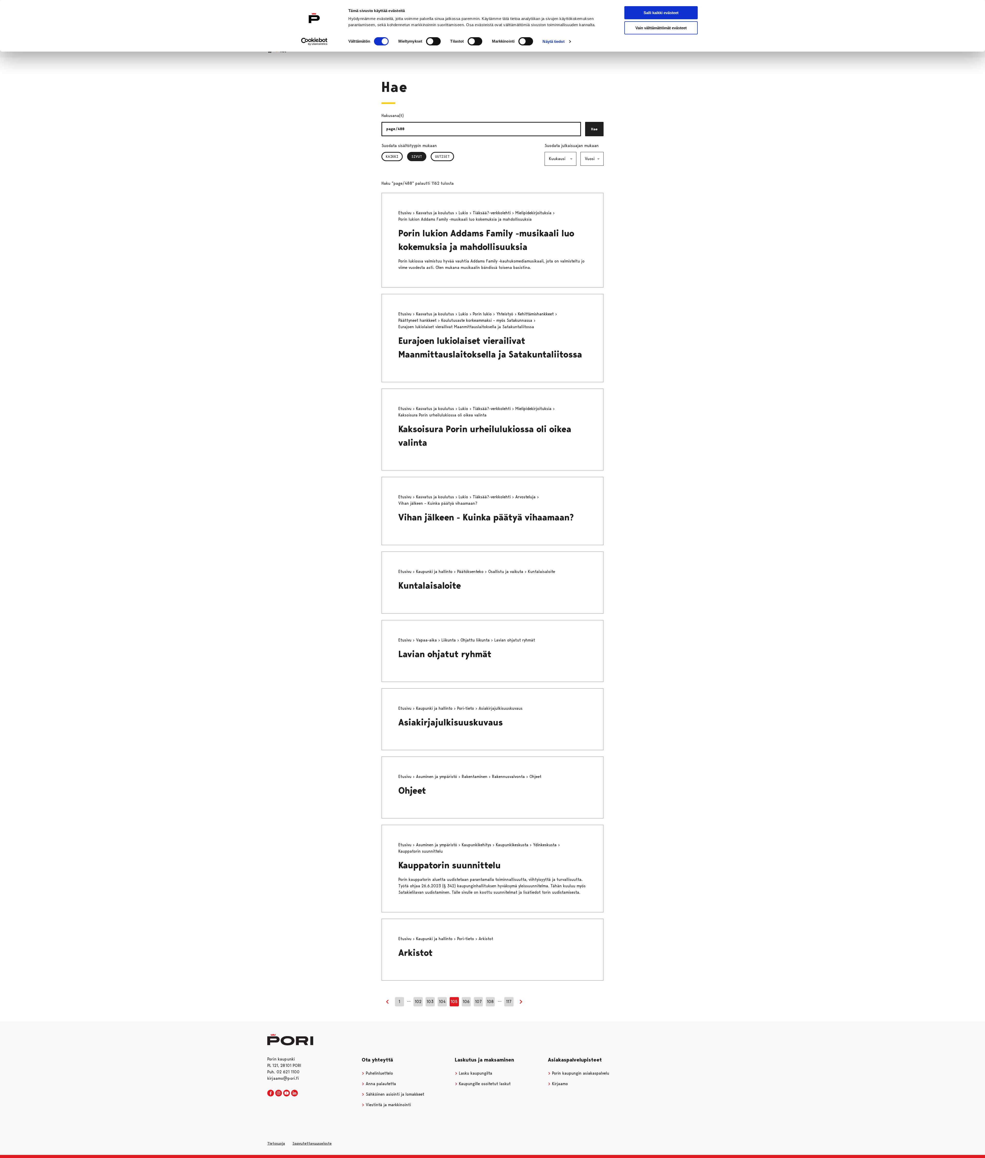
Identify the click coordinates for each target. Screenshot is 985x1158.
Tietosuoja (276, 1143)
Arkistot (415, 953)
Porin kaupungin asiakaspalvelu (580, 1073)
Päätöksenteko (471, 571)
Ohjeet (412, 790)
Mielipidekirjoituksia (534, 212)
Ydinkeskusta (545, 844)
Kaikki (392, 156)
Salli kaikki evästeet (661, 13)
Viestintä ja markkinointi (388, 1104)
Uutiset (442, 156)
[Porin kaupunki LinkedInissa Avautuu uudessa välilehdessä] (294, 1093)
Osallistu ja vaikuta (506, 571)
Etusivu (405, 212)
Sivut (418, 156)
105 (454, 1001)
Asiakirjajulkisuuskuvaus (450, 722)
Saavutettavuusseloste (312, 1143)
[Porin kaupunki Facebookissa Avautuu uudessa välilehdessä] (270, 1093)
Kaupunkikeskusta (513, 844)
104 (442, 1001)
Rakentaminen (475, 776)
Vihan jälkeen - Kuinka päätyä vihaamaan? (486, 517)
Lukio (464, 212)
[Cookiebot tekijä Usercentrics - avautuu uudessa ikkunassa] (314, 41)
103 (430, 1001)
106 (466, 1001)
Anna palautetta (380, 1083)
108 (490, 1001)
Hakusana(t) (392, 115)
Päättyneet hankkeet (418, 320)
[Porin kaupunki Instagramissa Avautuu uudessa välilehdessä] (278, 1093)
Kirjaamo (559, 1083)
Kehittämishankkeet (536, 314)
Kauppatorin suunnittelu (449, 865)
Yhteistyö (505, 314)
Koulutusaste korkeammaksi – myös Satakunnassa (487, 320)
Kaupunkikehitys (477, 844)
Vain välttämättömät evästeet (661, 28)
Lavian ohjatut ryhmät (444, 654)
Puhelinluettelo (379, 1073)
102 (418, 1001)
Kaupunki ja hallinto (435, 571)
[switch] (433, 41)
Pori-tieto (466, 708)
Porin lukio (483, 314)
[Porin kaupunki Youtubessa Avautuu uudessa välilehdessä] (286, 1093)
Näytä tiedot (553, 41)
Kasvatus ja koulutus (435, 212)
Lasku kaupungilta (475, 1073)
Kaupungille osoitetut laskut (484, 1083)
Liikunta (449, 640)
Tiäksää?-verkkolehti (492, 212)
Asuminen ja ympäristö (437, 776)
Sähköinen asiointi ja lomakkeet (394, 1094)
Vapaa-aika (427, 640)
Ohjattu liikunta (475, 640)
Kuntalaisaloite (429, 585)
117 (508, 1001)
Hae (594, 129)
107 (478, 1001)
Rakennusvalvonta (509, 776)
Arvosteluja (526, 496)
